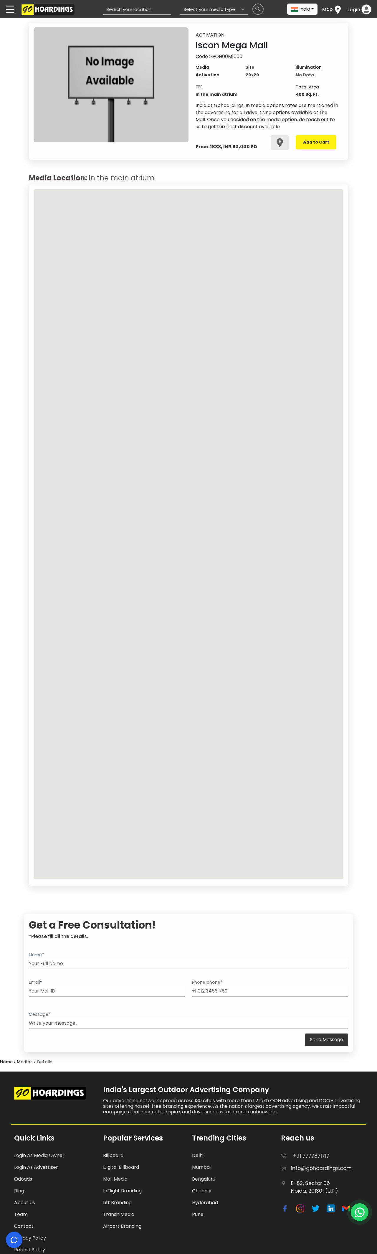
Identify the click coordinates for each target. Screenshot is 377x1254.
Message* (39, 1014)
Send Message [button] (326, 1039)
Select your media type (209, 9)
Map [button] (327, 9)
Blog (19, 1190)
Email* (35, 982)
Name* (36, 955)
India (304, 9)
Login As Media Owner (39, 1155)
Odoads (23, 1179)
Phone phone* (207, 982)
